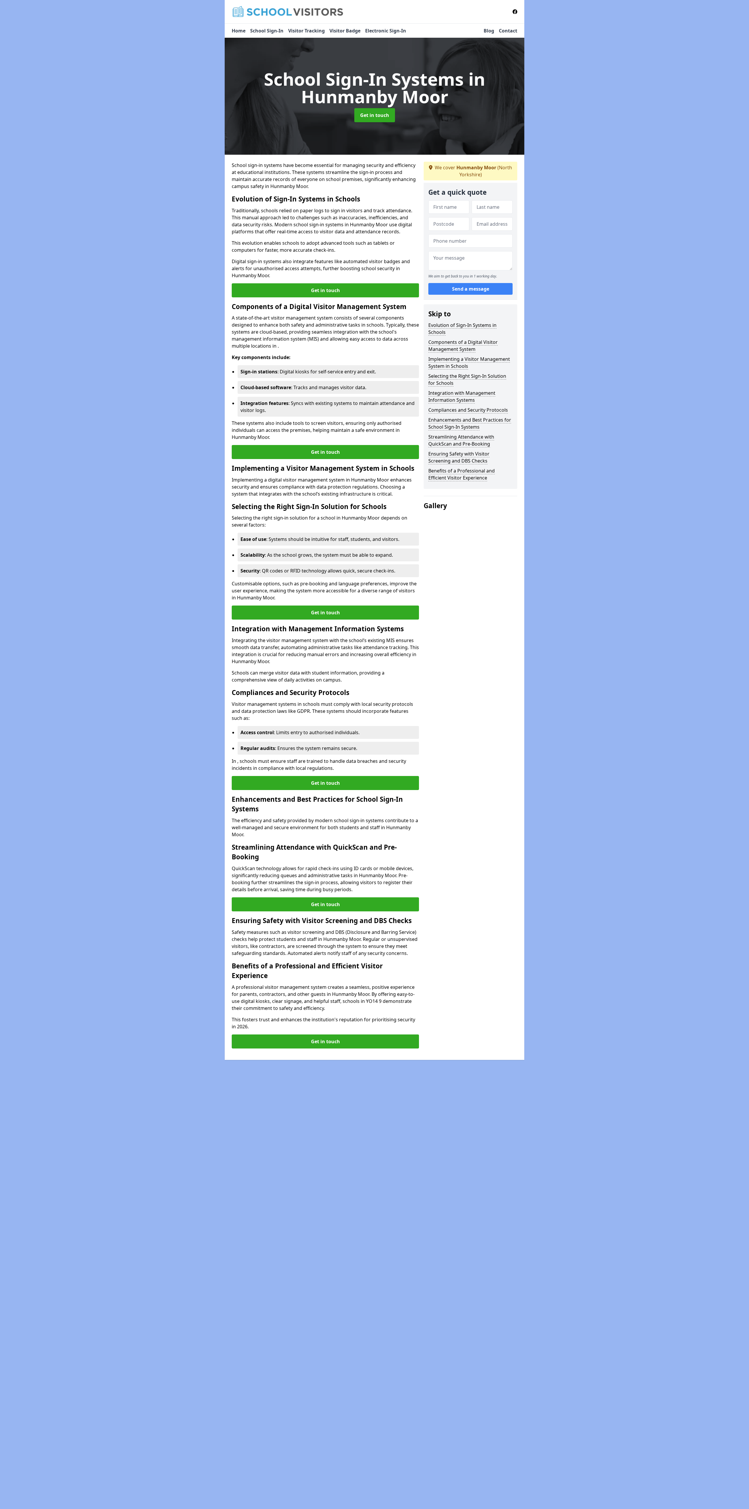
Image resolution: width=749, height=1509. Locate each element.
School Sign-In (267, 30)
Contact (508, 30)
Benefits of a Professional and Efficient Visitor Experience (461, 474)
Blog (489, 30)
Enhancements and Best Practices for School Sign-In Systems (469, 423)
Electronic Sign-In (385, 30)
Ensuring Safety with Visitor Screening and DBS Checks (458, 457)
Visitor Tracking (306, 30)
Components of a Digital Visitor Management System (463, 345)
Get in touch (374, 115)
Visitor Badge (344, 30)
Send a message (470, 289)
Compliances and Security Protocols (468, 410)
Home (238, 30)
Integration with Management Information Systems (461, 396)
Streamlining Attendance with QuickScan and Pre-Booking (461, 440)
